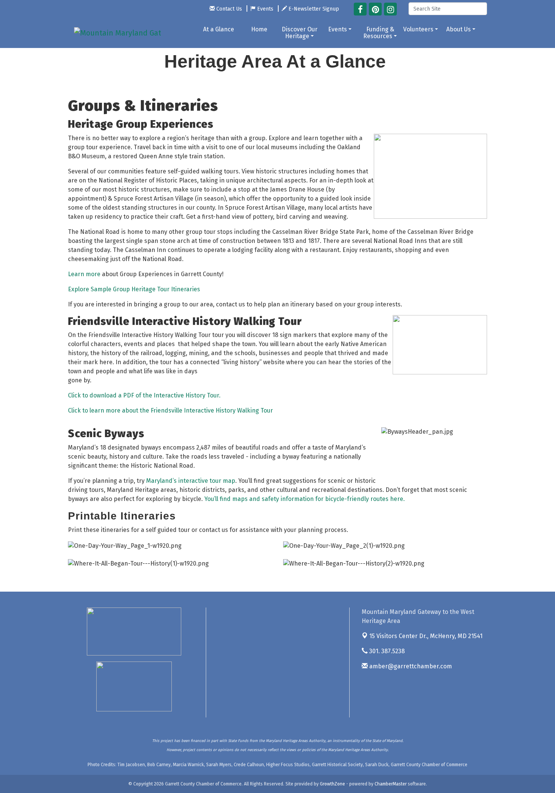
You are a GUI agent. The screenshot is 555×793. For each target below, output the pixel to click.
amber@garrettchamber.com (410, 666)
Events (337, 29)
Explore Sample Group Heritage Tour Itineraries (134, 289)
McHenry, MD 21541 (426, 636)
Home (259, 29)
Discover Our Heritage (300, 33)
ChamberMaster (391, 784)
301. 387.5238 (386, 651)
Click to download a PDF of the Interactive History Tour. (144, 395)
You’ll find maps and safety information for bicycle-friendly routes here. (304, 498)
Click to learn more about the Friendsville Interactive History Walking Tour (170, 410)
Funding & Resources (378, 33)
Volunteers (418, 29)
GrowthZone (332, 784)
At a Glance (218, 29)
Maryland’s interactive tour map (190, 480)
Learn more (84, 274)
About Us (458, 29)
